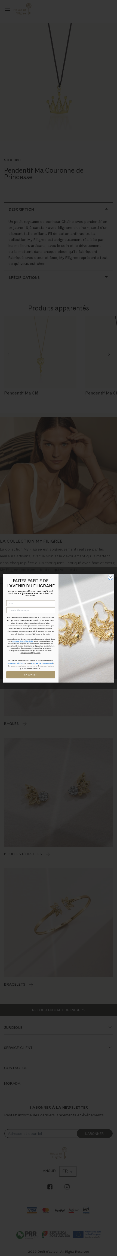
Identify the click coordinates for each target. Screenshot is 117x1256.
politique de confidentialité (23, 641)
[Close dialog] (110, 577)
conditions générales (16, 663)
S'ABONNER (30, 674)
